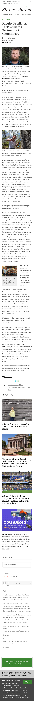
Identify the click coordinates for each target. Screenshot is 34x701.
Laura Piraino (10, 38)
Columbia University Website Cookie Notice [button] (16, 698)
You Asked (5, 534)
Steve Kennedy (12, 583)
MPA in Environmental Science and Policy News (19, 387)
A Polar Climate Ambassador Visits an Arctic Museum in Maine (15, 426)
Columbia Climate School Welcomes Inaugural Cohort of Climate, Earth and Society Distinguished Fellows (16, 462)
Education (6, 19)
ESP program (25, 327)
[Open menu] (30, 2)
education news (13, 385)
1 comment (8, 42)
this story (27, 368)
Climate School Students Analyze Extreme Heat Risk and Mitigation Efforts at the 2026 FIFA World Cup (16, 499)
